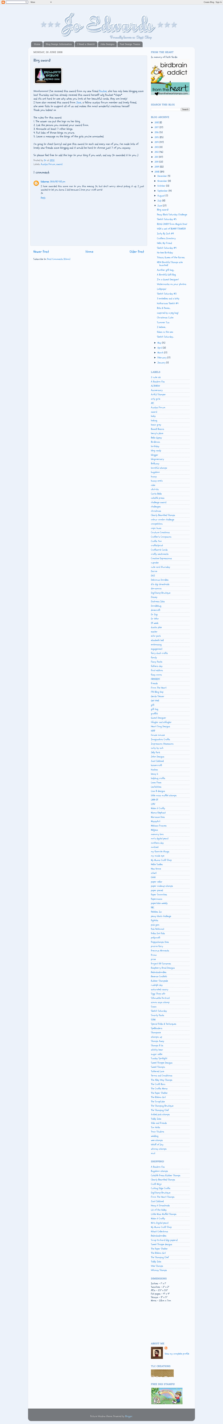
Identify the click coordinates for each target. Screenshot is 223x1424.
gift (152, 705)
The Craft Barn (158, 1084)
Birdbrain (155, 442)
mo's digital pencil (159, 838)
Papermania (156, 899)
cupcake (155, 562)
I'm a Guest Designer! (168, 279)
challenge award (158, 502)
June (160, 205)
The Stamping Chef (160, 1110)
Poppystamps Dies (160, 942)
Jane (78, 102)
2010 (157, 161)
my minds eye (157, 855)
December (162, 176)
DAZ (153, 575)
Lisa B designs (158, 791)
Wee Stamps (157, 1266)
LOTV (153, 804)
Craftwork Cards (159, 549)
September (163, 190)
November (162, 181)
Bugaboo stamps (159, 1171)
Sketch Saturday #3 (166, 293)
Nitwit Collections (159, 1231)
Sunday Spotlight (159, 1058)
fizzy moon (156, 674)
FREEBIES (155, 679)
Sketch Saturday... (165, 336)
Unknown (45, 181)
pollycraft (155, 937)
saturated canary (159, 989)
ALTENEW (155, 386)
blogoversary (157, 459)
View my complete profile (177, 1353)
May (159, 342)
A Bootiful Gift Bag (166, 274)
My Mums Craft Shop (161, 860)
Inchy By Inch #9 (165, 233)
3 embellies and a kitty (168, 298)
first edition (157, 670)
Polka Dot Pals (158, 933)
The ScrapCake (158, 1101)
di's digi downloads (160, 584)
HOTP (153, 730)
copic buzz (156, 528)
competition (157, 523)
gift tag (154, 709)
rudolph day (157, 985)
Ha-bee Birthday (165, 252)
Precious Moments (160, 950)
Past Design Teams (130, 44)
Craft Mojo (156, 1184)
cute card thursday (160, 567)
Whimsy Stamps (159, 1270)
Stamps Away (157, 1041)
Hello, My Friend (164, 243)
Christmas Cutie (165, 317)
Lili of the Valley (159, 1210)
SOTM (153, 1019)
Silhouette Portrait (160, 998)
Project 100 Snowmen (161, 963)
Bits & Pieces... (164, 308)
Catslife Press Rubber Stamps (165, 1175)
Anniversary (157, 390)
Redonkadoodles (158, 972)
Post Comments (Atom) (58, 259)
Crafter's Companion (161, 536)
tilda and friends (159, 1123)
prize (153, 959)
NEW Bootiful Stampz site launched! (170, 264)
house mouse (158, 735)
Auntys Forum (48, 164)
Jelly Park (155, 752)
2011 (157, 157)
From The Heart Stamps (162, 1197)
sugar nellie (156, 1054)
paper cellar (156, 881)
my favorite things (160, 851)
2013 (157, 147)
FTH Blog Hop (157, 692)
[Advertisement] (164, 1325)
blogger (154, 455)
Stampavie (156, 1032)
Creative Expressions (161, 558)
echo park (156, 636)
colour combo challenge (162, 519)
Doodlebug (156, 606)
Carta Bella (156, 493)
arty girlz (155, 399)
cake (153, 485)
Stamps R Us (157, 1045)
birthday (155, 446)
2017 (157, 127)
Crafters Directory (166, 238)
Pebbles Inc (156, 911)
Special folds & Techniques (163, 1024)
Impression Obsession (162, 743)
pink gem (155, 924)
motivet (155, 847)
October (161, 185)
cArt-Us (155, 489)
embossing (156, 644)
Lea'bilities (156, 787)
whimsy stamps (159, 1149)
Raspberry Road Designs (163, 968)
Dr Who (155, 618)
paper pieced (157, 890)
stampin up (156, 1037)
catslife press (157, 498)
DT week (154, 623)
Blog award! (162, 209)
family (154, 657)
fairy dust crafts (159, 653)
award (59, 164)
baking (154, 420)
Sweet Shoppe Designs (161, 1062)
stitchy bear (157, 1049)
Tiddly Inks (156, 1118)
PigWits (154, 920)
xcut (153, 1153)
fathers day (156, 666)
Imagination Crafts (160, 739)
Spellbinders (156, 1028)
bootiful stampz (159, 468)
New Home (156, 868)
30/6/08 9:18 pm (57, 181)
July (159, 200)
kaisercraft (156, 765)
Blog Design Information (59, 44)
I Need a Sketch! (86, 44)
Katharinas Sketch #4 (167, 303)
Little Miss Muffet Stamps (163, 1214)
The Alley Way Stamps (161, 1080)
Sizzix (153, 1006)
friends (154, 683)
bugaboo (155, 472)
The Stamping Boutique (162, 1105)
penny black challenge (161, 916)
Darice (154, 571)
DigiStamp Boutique (160, 593)
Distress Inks (158, 601)
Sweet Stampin (158, 1067)
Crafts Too (156, 541)
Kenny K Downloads (160, 1205)
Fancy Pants (156, 661)
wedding (154, 1136)
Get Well (155, 700)
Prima (154, 955)
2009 (157, 166)
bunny (154, 476)
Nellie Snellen (157, 864)
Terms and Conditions (161, 1075)
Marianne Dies (158, 817)
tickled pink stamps (160, 1114)
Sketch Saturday (159, 1011)
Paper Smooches (159, 894)
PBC (152, 907)
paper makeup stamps (162, 886)
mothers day (157, 843)
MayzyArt (155, 821)
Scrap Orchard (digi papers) (164, 1240)
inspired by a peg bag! (167, 313)
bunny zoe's (157, 480)
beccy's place (157, 433)
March (160, 352)
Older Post (137, 251)
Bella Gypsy (156, 437)
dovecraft (155, 610)
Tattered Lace (157, 1071)
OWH (153, 877)
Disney (154, 597)
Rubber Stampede (159, 981)
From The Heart (158, 687)
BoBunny (155, 463)
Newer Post (41, 251)
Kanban (154, 769)
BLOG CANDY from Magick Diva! (172, 224)
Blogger (128, 1416)
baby (153, 416)
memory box (157, 834)
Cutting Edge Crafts (160, 1188)
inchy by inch (157, 748)
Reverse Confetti (159, 976)
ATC (152, 403)
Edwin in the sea (165, 332)
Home (37, 44)
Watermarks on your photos (171, 284)
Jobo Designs (107, 44)
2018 (157, 122)
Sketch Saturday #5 (167, 219)
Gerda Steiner (157, 696)
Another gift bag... (165, 270)
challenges (156, 506)
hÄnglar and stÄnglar (161, 722)
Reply (43, 197)
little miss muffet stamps (164, 795)
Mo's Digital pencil (159, 1223)
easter (154, 631)
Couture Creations (160, 532)
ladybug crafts (158, 778)
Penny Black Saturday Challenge (172, 214)
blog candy (156, 450)
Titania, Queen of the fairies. (171, 257)
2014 (157, 142)
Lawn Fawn (156, 782)
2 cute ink (156, 377)
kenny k (154, 774)
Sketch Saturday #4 (166, 248)
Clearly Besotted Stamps (163, 515)
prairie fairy (157, 946)
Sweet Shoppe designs (161, 1244)
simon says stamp (160, 1002)
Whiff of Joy (157, 1144)
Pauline (103, 91)
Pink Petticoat (157, 929)
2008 (157, 171)
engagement (156, 649)
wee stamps (157, 1140)
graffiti (154, 713)
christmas (156, 511)
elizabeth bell (157, 640)
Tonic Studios (157, 1131)
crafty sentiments (160, 554)
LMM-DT (154, 799)
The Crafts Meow (159, 1088)
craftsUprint (157, 545)
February (162, 357)
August (161, 195)
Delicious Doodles (160, 580)
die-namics (156, 588)
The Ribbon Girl (158, 1097)
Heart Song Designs (160, 726)
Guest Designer (158, 717)
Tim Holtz (155, 1127)
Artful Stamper (158, 394)
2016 (157, 132)
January (161, 362)
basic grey (156, 424)
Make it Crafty (158, 808)
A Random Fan (158, 381)
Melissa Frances (159, 825)
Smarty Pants (157, 1015)
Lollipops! (161, 289)
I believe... (161, 327)
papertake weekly (159, 903)
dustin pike (156, 627)
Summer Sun (163, 322)
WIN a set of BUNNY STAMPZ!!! (171, 228)
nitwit (154, 873)
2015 (157, 137)
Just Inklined (157, 761)
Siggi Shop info (158, 993)
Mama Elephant (158, 812)
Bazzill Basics (157, 429)
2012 (157, 152)
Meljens (154, 830)
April (160, 347)
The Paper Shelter (159, 1093)
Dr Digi (154, 614)
